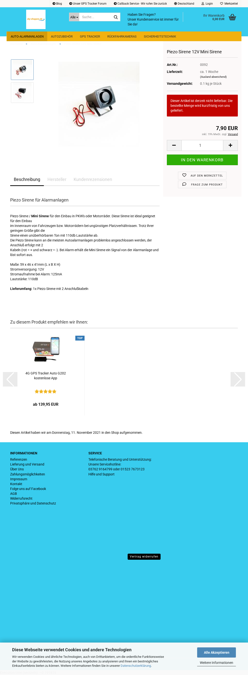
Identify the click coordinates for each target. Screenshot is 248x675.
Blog (58, 3)
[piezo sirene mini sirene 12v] (99, 104)
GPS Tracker (90, 36)
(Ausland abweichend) (213, 76)
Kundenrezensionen (93, 179)
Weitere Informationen (216, 663)
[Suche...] (115, 17)
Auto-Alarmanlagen (27, 36)
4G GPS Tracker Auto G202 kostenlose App (45, 375)
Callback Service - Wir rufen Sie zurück (142, 3)
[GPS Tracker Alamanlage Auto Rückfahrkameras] (36, 19)
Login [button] (208, 3)
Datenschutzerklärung (136, 665)
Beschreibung (27, 179)
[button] (184, 3)
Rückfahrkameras (122, 36)
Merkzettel (230, 3)
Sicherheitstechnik (160, 36)
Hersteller (56, 179)
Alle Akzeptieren (216, 652)
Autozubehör (62, 36)
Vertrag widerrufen (144, 556)
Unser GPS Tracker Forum (89, 3)
